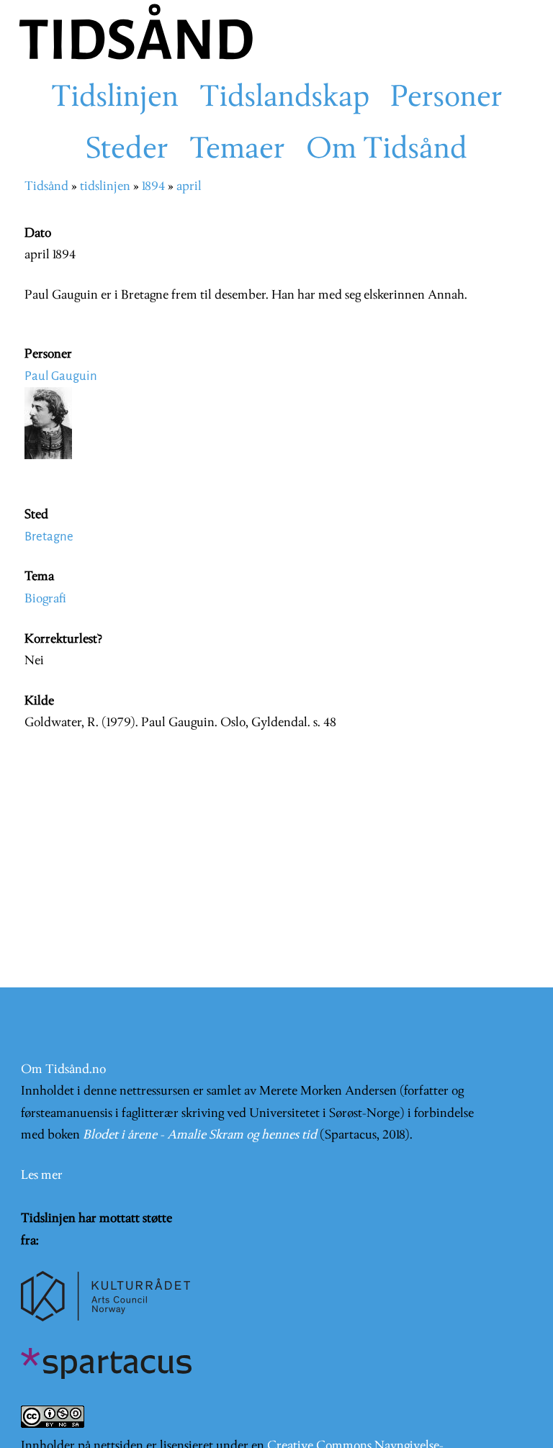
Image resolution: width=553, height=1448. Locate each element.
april (189, 187)
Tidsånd (46, 187)
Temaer (237, 150)
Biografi (45, 599)
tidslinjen (105, 187)
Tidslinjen (115, 98)
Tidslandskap (284, 98)
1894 (153, 187)
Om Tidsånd (386, 150)
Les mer (42, 1175)
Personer (446, 98)
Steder (127, 150)
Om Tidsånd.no (63, 1070)
